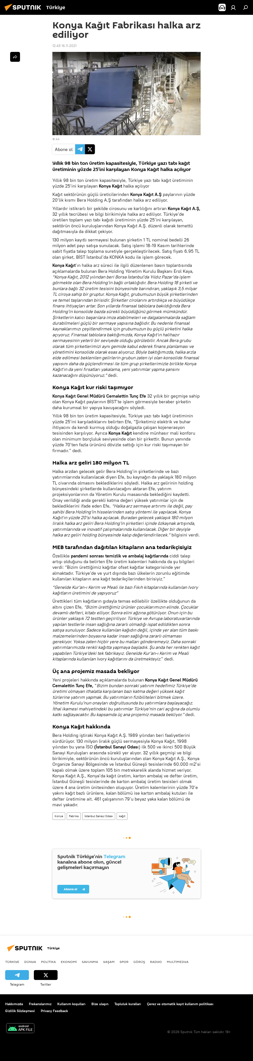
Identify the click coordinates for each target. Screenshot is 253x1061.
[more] (15, 57)
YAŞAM (109, 961)
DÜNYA (30, 961)
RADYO (156, 961)
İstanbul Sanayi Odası (98, 816)
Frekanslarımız (40, 1004)
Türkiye (12, 961)
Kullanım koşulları (71, 1004)
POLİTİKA (48, 961)
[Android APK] (20, 1028)
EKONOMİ (69, 961)
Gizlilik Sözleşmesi (20, 1011)
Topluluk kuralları (127, 1004)
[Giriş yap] (233, 7)
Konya (59, 816)
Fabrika (74, 816)
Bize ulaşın (99, 1004)
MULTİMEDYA (178, 961)
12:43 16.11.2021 (64, 45)
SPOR (124, 961)
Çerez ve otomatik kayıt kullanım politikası (180, 1004)
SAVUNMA (90, 961)
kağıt (122, 816)
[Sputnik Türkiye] (24, 11)
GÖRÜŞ (139, 961)
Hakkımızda (14, 1004)
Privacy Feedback (54, 1011)
